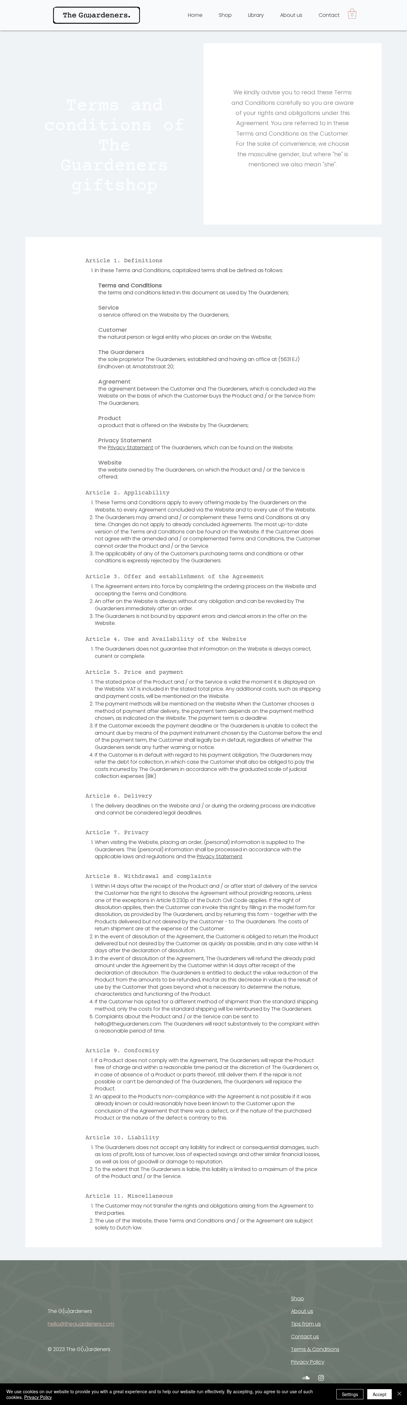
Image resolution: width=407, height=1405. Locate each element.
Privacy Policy (38, 1397)
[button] (352, 14)
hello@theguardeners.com (128, 1023)
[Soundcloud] (306, 1378)
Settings (350, 1394)
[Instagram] (321, 1378)
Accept (379, 1394)
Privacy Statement (130, 447)
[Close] (399, 1394)
